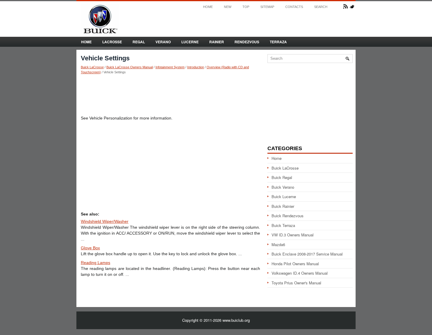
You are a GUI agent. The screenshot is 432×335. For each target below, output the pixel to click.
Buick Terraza (283, 225)
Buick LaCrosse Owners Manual (129, 67)
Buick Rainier (283, 206)
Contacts (294, 7)
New (227, 7)
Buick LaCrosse (92, 67)
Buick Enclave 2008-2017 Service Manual (307, 254)
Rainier (216, 41)
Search (320, 7)
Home (208, 7)
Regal (139, 41)
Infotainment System (170, 67)
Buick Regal (282, 177)
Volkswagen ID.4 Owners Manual (300, 273)
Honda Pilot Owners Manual (295, 263)
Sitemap (267, 7)
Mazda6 (278, 244)
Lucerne (190, 41)
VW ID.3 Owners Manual (293, 235)
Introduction (195, 67)
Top (245, 7)
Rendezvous (247, 41)
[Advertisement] (170, 94)
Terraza (278, 41)
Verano (163, 41)
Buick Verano (283, 187)
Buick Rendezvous (288, 215)
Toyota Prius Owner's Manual (296, 283)
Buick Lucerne (284, 196)
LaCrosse (112, 41)
